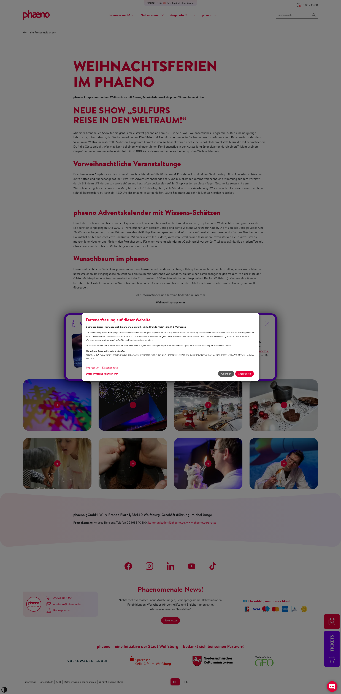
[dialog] (170, 347)
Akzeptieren (244, 373)
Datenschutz (110, 367)
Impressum (92, 367)
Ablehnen (226, 373)
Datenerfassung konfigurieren (102, 373)
